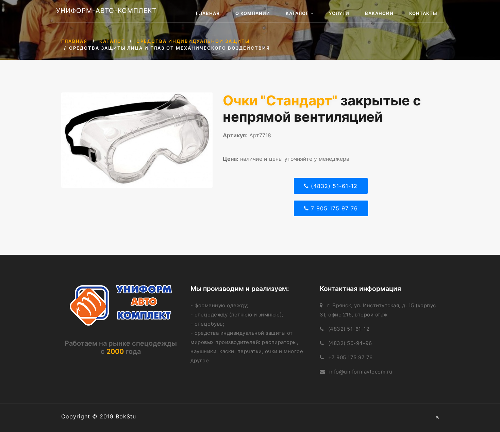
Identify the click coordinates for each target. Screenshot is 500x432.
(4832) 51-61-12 (333, 186)
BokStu (126, 416)
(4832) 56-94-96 (350, 343)
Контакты (423, 13)
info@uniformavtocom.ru (361, 371)
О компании (252, 13)
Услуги (339, 13)
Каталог (298, 13)
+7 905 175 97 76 (350, 357)
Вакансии (379, 13)
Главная (208, 13)
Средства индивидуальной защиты (193, 41)
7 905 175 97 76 (333, 208)
